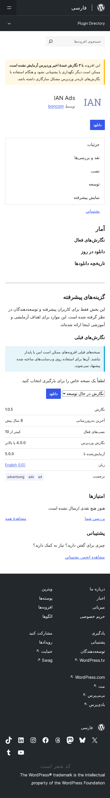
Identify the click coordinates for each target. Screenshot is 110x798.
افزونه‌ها (45, 607)
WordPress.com (87, 677)
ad (40, 477)
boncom (56, 106)
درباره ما (97, 588)
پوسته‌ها (45, 598)
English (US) (15, 465)
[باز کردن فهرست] (8, 7)
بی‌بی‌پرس (94, 695)
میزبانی (98, 607)
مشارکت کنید (40, 633)
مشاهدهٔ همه (15, 518)
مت (99, 686)
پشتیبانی (93, 211)
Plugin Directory (91, 23)
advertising (15, 477)
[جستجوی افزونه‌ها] (51, 41)
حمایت (44, 651)
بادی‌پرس (94, 704)
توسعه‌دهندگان (93, 651)
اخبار (101, 598)
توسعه (94, 184)
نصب (95, 170)
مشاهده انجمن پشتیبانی (85, 556)
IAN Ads (64, 98)
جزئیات (93, 144)
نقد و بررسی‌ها (87, 157)
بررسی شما (95, 518)
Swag (44, 660)
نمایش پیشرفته (87, 197)
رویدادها (45, 642)
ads (31, 477)
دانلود (97, 125)
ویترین (47, 588)
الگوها (47, 616)
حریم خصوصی (92, 616)
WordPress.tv (89, 660)
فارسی (87, 727)
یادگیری (98, 633)
